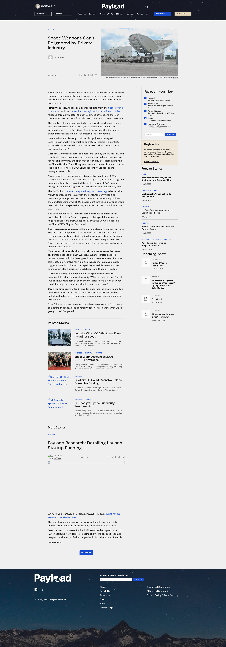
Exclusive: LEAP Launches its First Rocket (156, 195)
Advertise (105, 595)
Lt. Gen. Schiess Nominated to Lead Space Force (157, 211)
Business (81, 14)
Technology (166, 239)
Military (119, 14)
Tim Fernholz (59, 57)
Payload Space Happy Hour (159, 264)
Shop (102, 599)
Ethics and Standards (158, 591)
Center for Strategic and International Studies (95, 111)
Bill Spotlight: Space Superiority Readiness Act (95, 404)
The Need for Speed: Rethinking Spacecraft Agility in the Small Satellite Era (163, 284)
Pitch (102, 603)
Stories (103, 587)
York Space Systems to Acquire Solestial (154, 244)
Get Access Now (151, 162)
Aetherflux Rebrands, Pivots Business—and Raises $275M (156, 179)
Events (59, 14)
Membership (106, 607)
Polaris (140, 14)
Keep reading (55, 542)
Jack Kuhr (57, 455)
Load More (86, 553)
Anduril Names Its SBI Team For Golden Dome (158, 227)
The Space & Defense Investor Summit (163, 315)
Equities (155, 239)
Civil (101, 14)
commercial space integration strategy (86, 191)
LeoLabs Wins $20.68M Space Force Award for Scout (98, 335)
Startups (98, 353)
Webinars (40, 14)
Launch (92, 14)
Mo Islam (57, 459)
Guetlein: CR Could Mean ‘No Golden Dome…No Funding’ (98, 381)
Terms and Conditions (158, 587)
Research (51, 434)
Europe (130, 14)
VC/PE (110, 14)
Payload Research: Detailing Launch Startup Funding (85, 445)
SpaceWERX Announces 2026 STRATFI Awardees (94, 358)
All (147, 14)
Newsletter (105, 591)
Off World (157, 299)
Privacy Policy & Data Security (163, 595)
